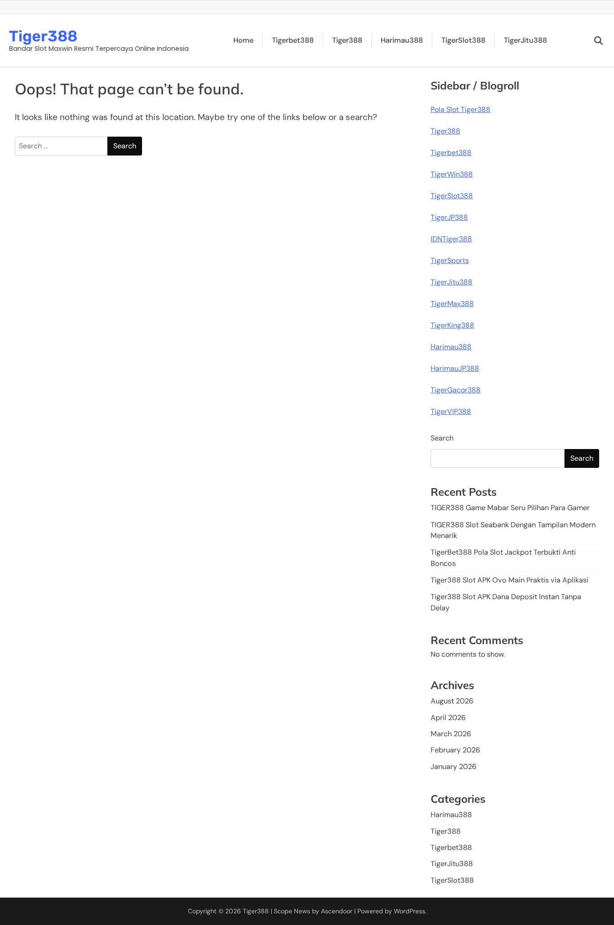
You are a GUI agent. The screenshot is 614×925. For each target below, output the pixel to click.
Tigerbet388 (293, 40)
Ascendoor (336, 911)
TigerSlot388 (463, 40)
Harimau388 (402, 40)
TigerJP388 (449, 217)
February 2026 (455, 750)
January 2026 (453, 766)
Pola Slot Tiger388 (460, 109)
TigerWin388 (452, 174)
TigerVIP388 (451, 411)
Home (243, 40)
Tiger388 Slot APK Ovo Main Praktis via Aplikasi (509, 580)
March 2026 (451, 733)
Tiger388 (43, 36)
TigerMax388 (452, 303)
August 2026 (452, 701)
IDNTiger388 (451, 239)
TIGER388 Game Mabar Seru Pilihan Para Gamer (510, 507)
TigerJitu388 (525, 40)
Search (442, 438)
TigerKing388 (452, 325)
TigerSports (450, 260)
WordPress (409, 911)
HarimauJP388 (455, 368)
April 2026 (448, 717)
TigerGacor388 (456, 390)
